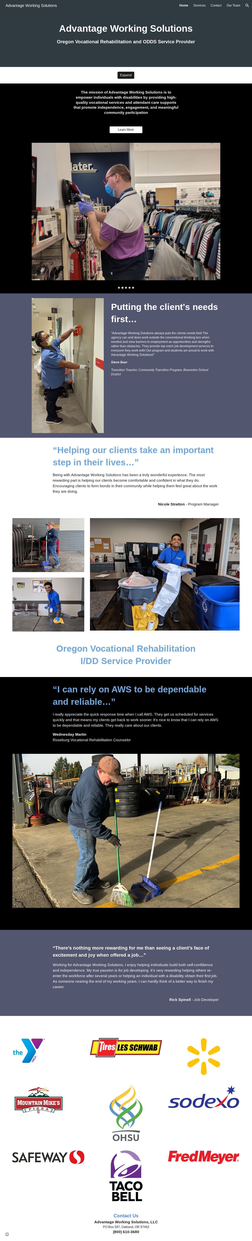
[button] (247, 5)
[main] (126, 33)
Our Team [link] (233, 5)
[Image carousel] (126, 216)
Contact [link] (216, 5)
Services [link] (199, 5)
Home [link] (183, 5)
